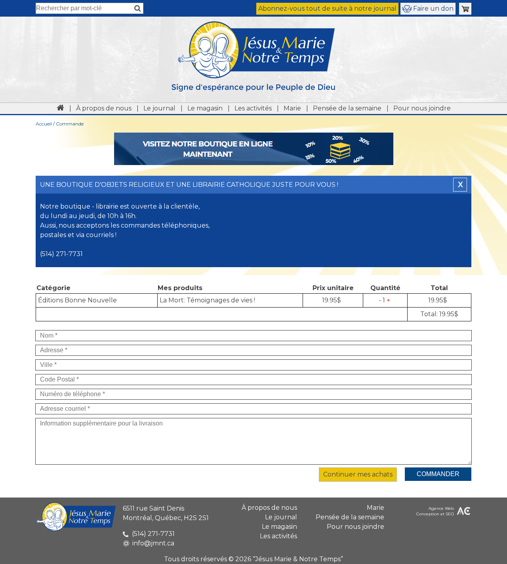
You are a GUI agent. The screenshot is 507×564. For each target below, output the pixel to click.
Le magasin (205, 108)
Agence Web (441, 508)
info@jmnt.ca (153, 543)
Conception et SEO (435, 514)
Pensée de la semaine (347, 108)
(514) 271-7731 (153, 533)
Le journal (159, 108)
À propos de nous (104, 108)
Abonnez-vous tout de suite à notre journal (327, 8)
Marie (292, 108)
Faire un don (433, 8)
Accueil (44, 124)
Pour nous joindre (422, 108)
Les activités (253, 108)
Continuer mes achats (358, 474)
